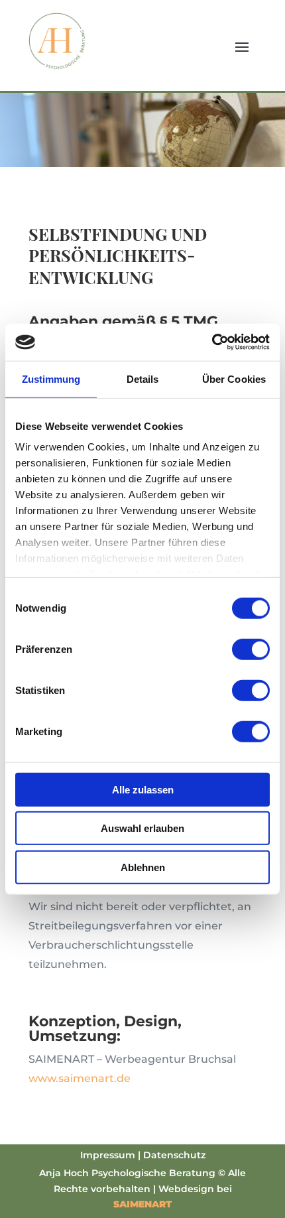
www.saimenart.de (79, 1078)
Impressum (107, 1155)
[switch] (251, 648)
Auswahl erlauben (142, 828)
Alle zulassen (143, 789)
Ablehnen (143, 866)
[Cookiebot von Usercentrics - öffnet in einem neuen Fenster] (212, 342)
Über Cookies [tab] (234, 378)
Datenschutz (174, 1155)
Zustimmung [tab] (51, 378)
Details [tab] (143, 378)
